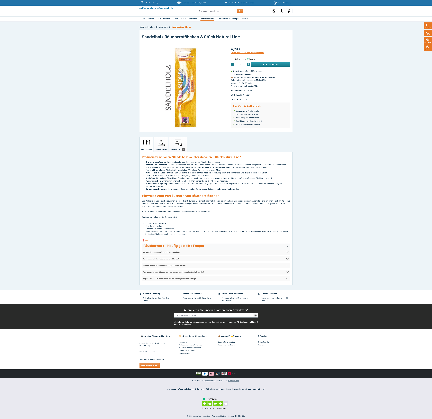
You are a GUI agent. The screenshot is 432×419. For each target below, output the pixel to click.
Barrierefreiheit (184, 353)
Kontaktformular (158, 359)
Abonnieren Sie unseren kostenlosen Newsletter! (216, 310)
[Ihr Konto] (281, 11)
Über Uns (261, 345)
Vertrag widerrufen (149, 365)
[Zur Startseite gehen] (156, 10)
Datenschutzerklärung (187, 350)
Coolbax (230, 416)
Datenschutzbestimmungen (196, 322)
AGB (239, 322)
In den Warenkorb (271, 64)
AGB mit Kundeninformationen (190, 348)
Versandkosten (233, 381)
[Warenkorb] (289, 11)
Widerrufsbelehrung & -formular (190, 345)
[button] (216, 247)
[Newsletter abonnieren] (255, 315)
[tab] (146, 144)
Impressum (183, 342)
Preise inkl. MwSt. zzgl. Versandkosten (247, 53)
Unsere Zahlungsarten (226, 342)
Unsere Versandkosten (226, 345)
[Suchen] (240, 11)
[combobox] (217, 11)
